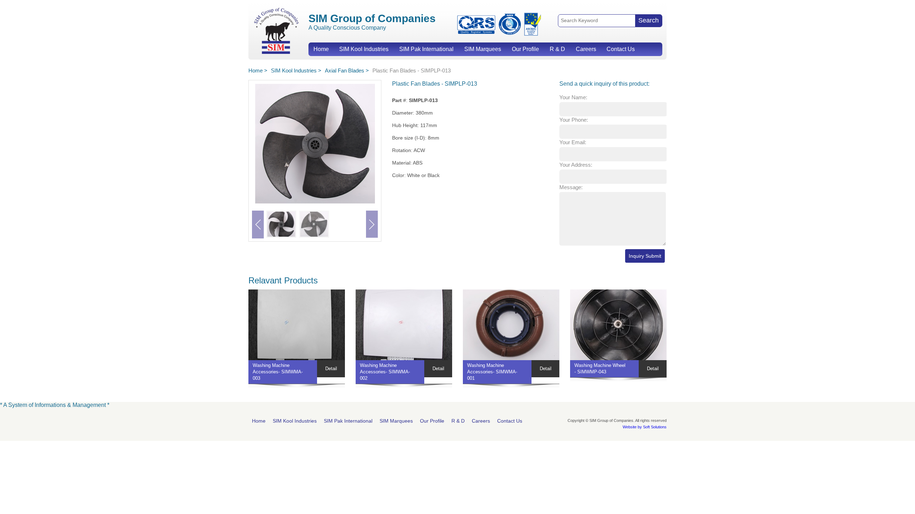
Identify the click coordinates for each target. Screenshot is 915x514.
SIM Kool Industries (364, 49)
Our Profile (525, 49)
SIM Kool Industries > (296, 70)
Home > (257, 70)
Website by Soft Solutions (645, 427)
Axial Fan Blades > (347, 70)
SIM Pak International (426, 49)
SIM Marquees (482, 49)
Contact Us (621, 49)
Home (321, 49)
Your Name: (573, 97)
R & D (557, 49)
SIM (276, 30)
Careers (586, 49)
